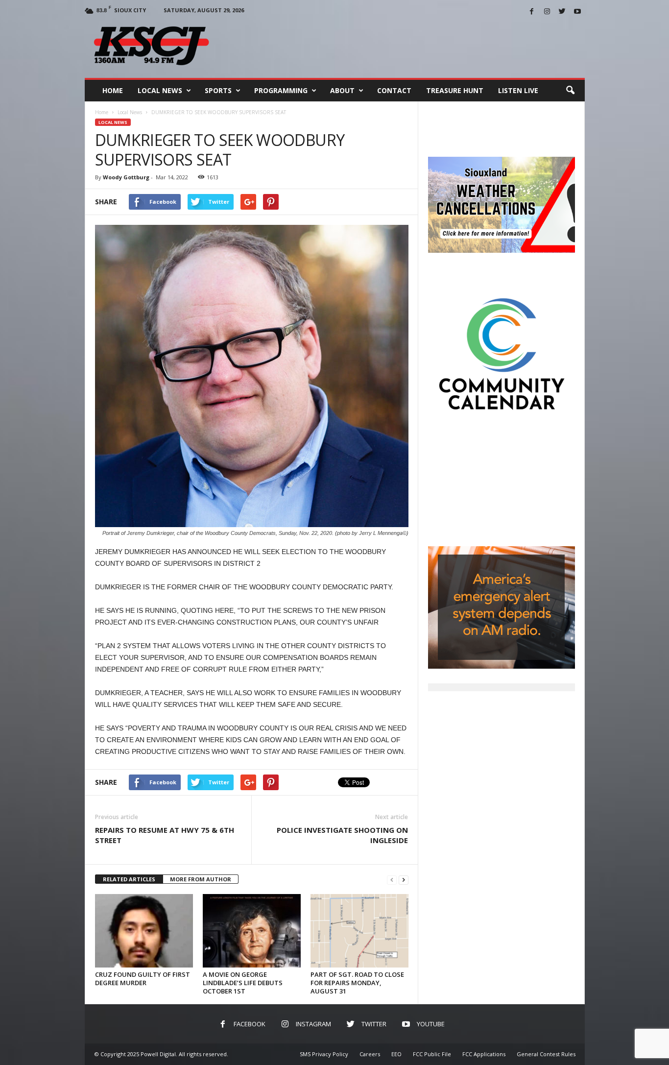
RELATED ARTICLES (129, 879)
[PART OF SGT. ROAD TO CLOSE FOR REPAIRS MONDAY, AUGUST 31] (359, 931)
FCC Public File (432, 1054)
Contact (394, 90)
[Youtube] (577, 12)
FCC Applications (483, 1054)
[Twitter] (562, 12)
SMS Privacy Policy (324, 1054)
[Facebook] (532, 12)
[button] (570, 90)
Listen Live (518, 90)
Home (112, 90)
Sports (218, 90)
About (342, 90)
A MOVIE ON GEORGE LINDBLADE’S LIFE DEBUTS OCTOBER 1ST (243, 982)
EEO (396, 1054)
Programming (281, 90)
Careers (369, 1054)
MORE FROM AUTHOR (200, 879)
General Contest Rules (546, 1054)
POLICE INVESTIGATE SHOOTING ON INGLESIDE (342, 835)
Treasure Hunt (454, 90)
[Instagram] (547, 12)
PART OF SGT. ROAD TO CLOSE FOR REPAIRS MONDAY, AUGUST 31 (357, 982)
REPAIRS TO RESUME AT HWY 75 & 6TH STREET (164, 835)
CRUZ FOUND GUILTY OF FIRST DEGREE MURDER (142, 978)
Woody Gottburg (126, 177)
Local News (160, 90)
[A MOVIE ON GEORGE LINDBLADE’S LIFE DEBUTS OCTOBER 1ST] (252, 931)
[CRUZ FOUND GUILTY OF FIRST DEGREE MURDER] (144, 931)
